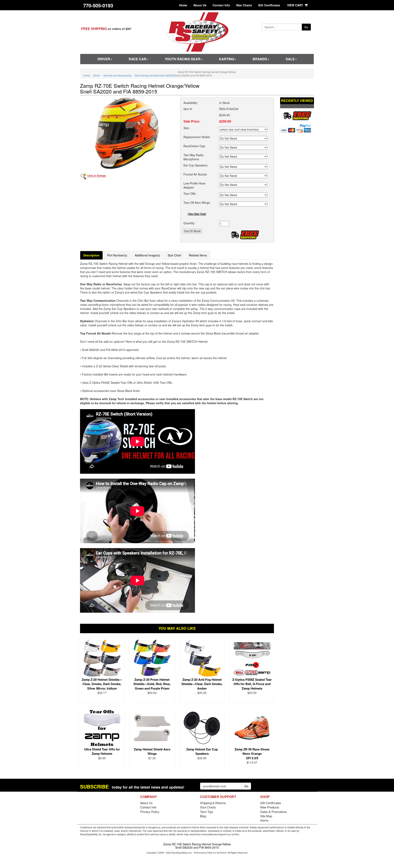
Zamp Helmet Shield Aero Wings (152, 751)
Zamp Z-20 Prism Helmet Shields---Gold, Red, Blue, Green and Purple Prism (152, 684)
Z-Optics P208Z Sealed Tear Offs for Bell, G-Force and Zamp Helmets (252, 684)
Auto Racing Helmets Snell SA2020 (154, 75)
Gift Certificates (269, 5)
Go (306, 27)
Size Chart (174, 255)
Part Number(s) (117, 255)
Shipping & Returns (213, 803)
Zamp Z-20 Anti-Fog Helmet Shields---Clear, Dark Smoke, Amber (201, 684)
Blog (203, 816)
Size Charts (244, 5)
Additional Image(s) (147, 255)
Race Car (137, 59)
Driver (103, 59)
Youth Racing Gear (182, 59)
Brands (260, 59)
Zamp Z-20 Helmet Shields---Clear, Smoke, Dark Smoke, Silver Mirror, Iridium (102, 684)
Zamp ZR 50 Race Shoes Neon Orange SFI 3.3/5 (252, 753)
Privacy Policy (149, 811)
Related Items (198, 255)
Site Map (266, 816)
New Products (269, 807)
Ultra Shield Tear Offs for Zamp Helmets (102, 751)
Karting (226, 59)
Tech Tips (206, 811)
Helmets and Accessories (117, 75)
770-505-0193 (98, 5)
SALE (290, 59)
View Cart (295, 5)
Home (183, 5)
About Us (199, 5)
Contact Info (221, 5)
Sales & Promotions (273, 811)
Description (91, 255)
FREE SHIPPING (94, 28)
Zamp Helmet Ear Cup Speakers (202, 751)
